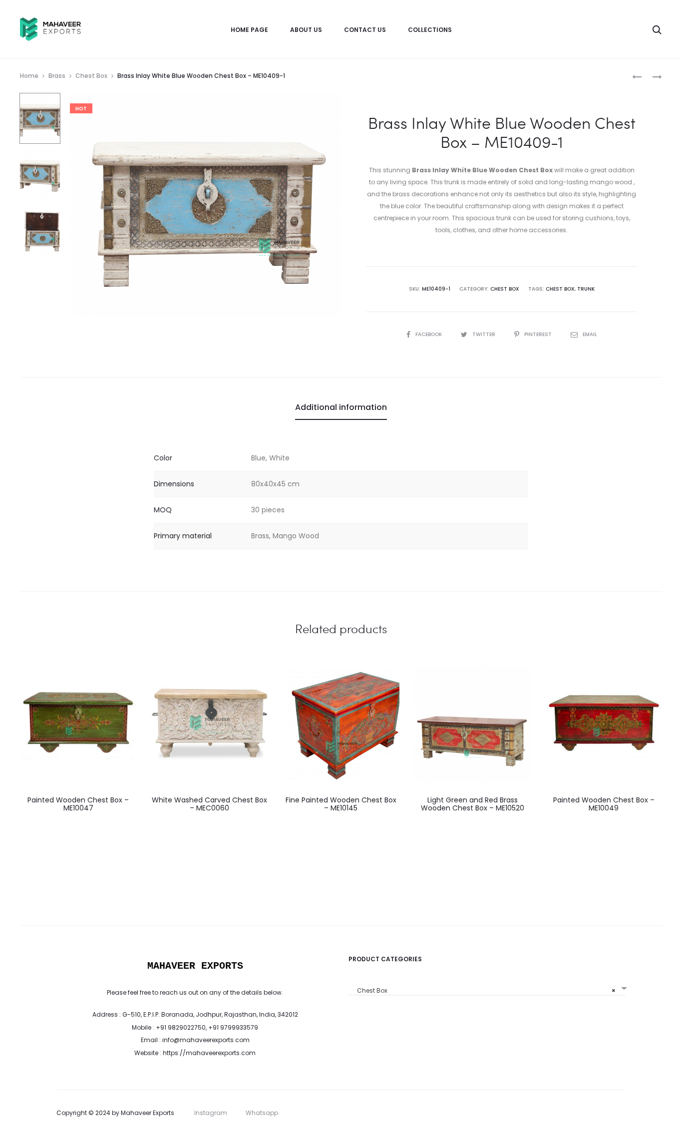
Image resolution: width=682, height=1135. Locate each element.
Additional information (341, 407)
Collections (430, 29)
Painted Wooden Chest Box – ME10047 (78, 804)
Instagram (210, 1113)
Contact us (365, 29)
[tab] (341, 407)
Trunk (586, 289)
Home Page (249, 29)
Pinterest (538, 334)
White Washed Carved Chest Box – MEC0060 (209, 804)
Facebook (429, 334)
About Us (306, 29)
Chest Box (91, 75)
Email (590, 334)
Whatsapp (262, 1113)
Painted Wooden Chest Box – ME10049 (604, 804)
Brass (56, 75)
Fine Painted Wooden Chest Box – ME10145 (341, 804)
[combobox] (487, 987)
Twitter (484, 334)
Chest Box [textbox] (484, 990)
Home (29, 75)
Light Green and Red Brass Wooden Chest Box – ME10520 (472, 804)
